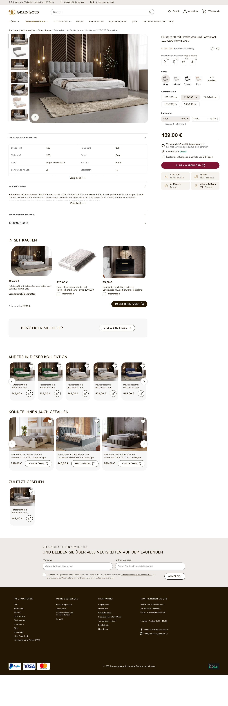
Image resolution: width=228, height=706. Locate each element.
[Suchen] (150, 12)
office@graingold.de (156, 612)
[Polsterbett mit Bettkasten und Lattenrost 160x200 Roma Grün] (50, 371)
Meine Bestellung (67, 598)
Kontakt (59, 619)
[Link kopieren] (217, 48)
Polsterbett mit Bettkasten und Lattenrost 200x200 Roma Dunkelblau (133, 386)
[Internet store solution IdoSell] (213, 666)
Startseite (13, 30)
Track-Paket (61, 609)
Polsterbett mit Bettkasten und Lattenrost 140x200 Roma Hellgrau (105, 386)
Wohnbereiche (35, 21)
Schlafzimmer (45, 30)
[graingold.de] (24, 12)
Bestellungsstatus (64, 605)
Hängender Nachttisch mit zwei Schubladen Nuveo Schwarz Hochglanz (122, 288)
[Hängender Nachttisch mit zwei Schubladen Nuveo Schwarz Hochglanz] (124, 262)
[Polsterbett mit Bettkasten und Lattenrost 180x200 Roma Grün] (22, 371)
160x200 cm (170, 104)
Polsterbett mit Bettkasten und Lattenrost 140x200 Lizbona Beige (28, 456)
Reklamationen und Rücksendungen (64, 614)
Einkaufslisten (104, 613)
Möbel (13, 21)
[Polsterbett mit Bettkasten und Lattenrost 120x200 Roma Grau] (31, 261)
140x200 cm (190, 104)
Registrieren (103, 605)
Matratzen (60, 21)
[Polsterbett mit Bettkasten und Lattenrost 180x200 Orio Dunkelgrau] (124, 434)
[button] (212, 78)
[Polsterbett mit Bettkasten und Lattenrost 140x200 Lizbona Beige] (31, 434)
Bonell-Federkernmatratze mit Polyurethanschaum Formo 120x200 (75, 288)
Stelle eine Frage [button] (115, 327)
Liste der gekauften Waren (109, 617)
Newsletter (103, 629)
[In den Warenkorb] (29, 393)
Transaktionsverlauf (107, 621)
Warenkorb (103, 609)
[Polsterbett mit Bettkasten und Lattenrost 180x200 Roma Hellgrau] (78, 371)
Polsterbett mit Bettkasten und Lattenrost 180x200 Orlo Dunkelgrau (76, 456)
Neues (80, 21)
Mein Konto (105, 598)
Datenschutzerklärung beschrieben (136, 575)
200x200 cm (170, 97)
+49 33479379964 (152, 608)
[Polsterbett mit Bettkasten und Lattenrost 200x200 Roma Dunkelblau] (133, 371)
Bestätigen (68, 293)
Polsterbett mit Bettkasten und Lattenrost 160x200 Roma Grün (50, 386)
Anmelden (174, 576)
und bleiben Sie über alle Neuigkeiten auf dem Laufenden (103, 552)
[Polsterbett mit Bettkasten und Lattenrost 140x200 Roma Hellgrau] (106, 371)
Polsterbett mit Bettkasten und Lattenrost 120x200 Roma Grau (22, 511)
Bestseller (96, 21)
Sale (135, 21)
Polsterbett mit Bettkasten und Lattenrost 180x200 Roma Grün (22, 386)
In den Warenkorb (188, 165)
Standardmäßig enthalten (22, 294)
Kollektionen (117, 21)
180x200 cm (210, 97)
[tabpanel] (19, 39)
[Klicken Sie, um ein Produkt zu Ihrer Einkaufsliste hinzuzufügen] (212, 48)
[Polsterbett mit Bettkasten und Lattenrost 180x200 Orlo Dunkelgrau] (78, 434)
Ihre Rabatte (103, 625)
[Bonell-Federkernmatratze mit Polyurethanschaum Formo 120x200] (78, 262)
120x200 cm (190, 97)
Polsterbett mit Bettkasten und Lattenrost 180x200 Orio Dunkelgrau (123, 456)
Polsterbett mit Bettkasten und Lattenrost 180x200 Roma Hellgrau (77, 386)
